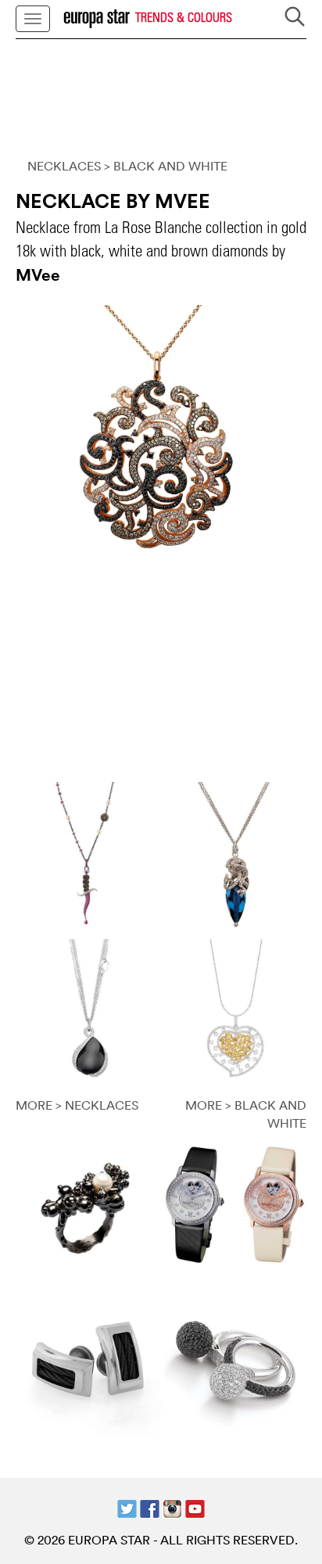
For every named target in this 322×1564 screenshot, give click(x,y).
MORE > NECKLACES (77, 1105)
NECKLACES (64, 166)
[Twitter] (127, 1507)
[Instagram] (172, 1507)
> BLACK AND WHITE (165, 166)
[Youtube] (195, 1507)
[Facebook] (149, 1507)
